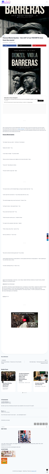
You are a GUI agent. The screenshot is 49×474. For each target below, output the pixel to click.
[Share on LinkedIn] (48, 240)
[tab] (22, 392)
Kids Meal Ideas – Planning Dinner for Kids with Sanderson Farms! (39, 362)
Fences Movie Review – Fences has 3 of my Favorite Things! (11, 362)
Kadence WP (33, 471)
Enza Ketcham (6, 42)
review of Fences (21, 128)
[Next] (46, 381)
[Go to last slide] (2, 381)
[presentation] (8, 376)
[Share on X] (48, 236)
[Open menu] (47, 2)
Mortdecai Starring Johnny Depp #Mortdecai (7, 385)
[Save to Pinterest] (48, 238)
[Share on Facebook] (48, 234)
